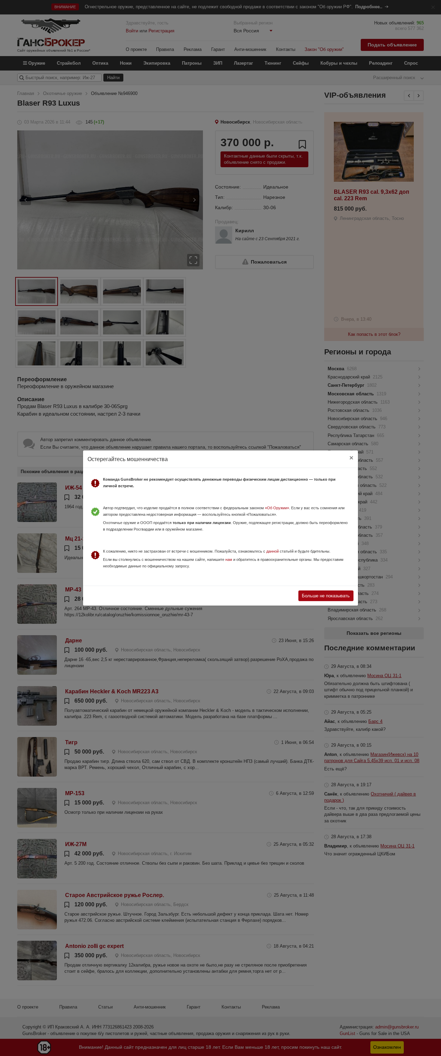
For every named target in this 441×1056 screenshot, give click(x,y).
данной (272, 551)
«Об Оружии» (277, 508)
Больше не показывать (326, 595)
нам (228, 559)
